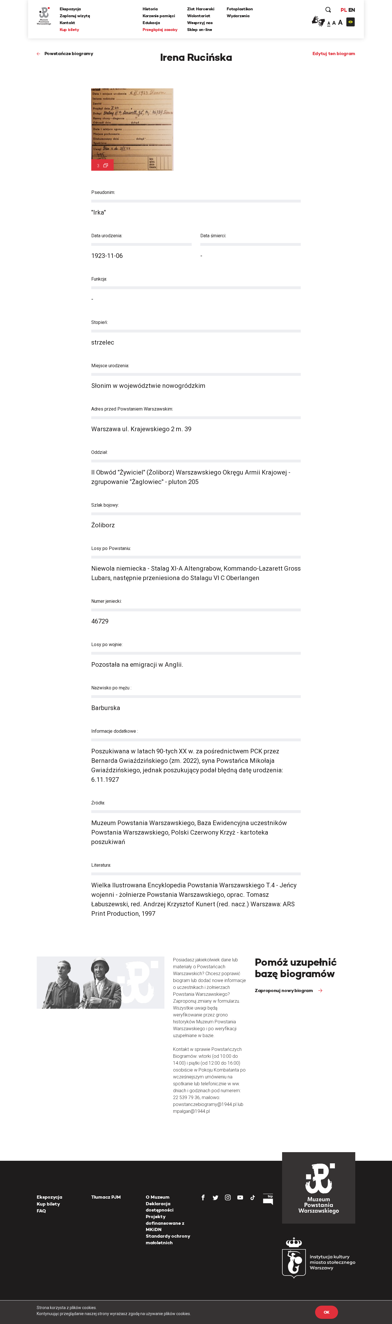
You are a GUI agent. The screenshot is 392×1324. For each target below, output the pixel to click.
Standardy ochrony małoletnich (168, 1239)
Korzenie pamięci (159, 15)
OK (326, 1312)
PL (344, 10)
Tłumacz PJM (106, 1197)
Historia (150, 8)
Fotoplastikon (240, 8)
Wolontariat (198, 15)
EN (351, 10)
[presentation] (14, 600)
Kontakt (67, 22)
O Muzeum (158, 1197)
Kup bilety (69, 29)
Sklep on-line (199, 29)
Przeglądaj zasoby (160, 29)
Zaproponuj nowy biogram (284, 990)
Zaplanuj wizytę (75, 15)
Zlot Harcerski (200, 8)
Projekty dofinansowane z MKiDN (165, 1223)
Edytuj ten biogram (334, 53)
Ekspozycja (70, 8)
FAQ (41, 1211)
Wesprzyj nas (200, 22)
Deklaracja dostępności (160, 1207)
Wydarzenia (238, 15)
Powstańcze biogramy (68, 53)
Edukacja (151, 22)
